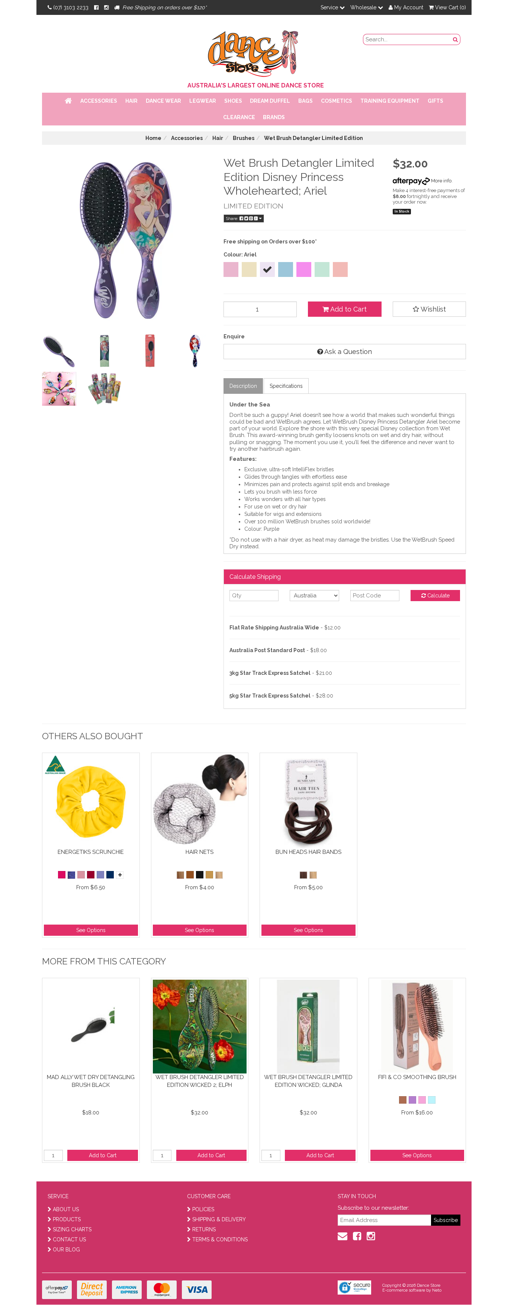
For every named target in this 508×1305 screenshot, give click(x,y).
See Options (91, 930)
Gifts (435, 101)
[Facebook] (96, 7)
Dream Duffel (270, 101)
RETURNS (204, 1229)
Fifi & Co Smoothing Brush (417, 1077)
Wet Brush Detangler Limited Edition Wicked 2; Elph (199, 1081)
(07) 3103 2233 (71, 7)
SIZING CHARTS (72, 1229)
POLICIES (203, 1209)
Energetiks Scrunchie (91, 852)
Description (243, 386)
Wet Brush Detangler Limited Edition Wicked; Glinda (308, 1081)
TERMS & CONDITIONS (220, 1239)
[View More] (119, 875)
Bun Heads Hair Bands (308, 852)
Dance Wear (163, 101)
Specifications (286, 386)
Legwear (202, 101)
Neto (436, 1290)
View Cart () (450, 7)
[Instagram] (106, 7)
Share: (232, 218)
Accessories (98, 101)
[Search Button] (455, 39)
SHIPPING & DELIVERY (219, 1219)
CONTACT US (69, 1239)
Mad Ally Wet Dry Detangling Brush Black (91, 1081)
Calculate (438, 596)
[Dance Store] (254, 52)
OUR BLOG (66, 1250)
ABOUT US (66, 1209)
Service (330, 7)
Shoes (233, 101)
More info (440, 181)
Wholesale (364, 7)
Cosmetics (336, 101)
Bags (305, 101)
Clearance (239, 117)
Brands (274, 117)
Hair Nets (199, 852)
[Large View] (59, 351)
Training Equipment (389, 101)
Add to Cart (348, 309)
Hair (131, 101)
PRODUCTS (67, 1219)
